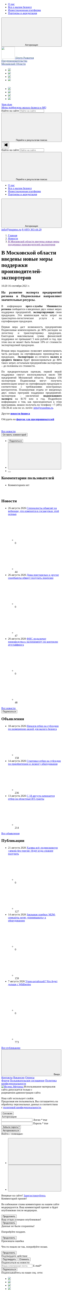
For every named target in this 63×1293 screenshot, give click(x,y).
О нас (11, 185)
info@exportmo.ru (43, 407)
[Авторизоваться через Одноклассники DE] (34, 1151)
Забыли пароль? (11, 1127)
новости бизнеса (20, 413)
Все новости (8, 431)
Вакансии (19, 1077)
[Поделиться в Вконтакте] (34, 456)
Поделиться (15, 441)
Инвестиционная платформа (24, 191)
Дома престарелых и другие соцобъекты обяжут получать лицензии (33, 576)
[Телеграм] (9, 69)
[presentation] (5, 145)
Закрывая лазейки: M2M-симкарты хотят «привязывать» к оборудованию (31, 917)
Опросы (29, 1077)
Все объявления (10, 833)
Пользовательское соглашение (27, 1080)
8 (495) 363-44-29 (31, 229)
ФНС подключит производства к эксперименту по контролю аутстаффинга (33, 641)
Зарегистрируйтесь (35, 1195)
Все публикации (10, 1047)
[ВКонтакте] (9, 76)
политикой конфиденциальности (22, 1107)
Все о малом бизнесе (20, 188)
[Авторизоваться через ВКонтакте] (34, 1178)
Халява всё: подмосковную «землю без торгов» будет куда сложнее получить (33, 850)
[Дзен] (9, 80)
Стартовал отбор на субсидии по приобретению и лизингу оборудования (34, 762)
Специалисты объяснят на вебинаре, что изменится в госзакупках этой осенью (33, 511)
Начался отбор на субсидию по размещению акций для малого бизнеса (33, 727)
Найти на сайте (10, 110)
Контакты (7, 1077)
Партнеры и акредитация (22, 194)
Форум (5, 1080)
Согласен (7, 1113)
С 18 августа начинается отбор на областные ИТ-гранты (31, 797)
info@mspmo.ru (11, 229)
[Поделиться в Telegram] (9, 471)
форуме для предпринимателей (35, 419)
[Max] (9, 73)
